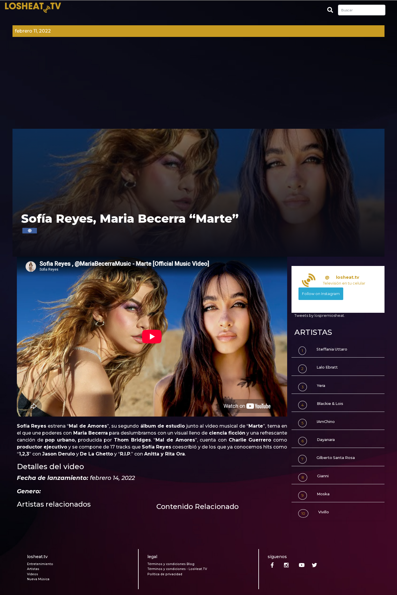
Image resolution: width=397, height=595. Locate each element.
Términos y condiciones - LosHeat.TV (177, 569)
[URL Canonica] (29, 230)
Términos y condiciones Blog (170, 564)
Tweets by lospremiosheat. (319, 315)
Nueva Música (38, 579)
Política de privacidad (164, 574)
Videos (32, 574)
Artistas (33, 569)
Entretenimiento (40, 564)
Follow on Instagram (321, 294)
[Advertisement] (198, 85)
